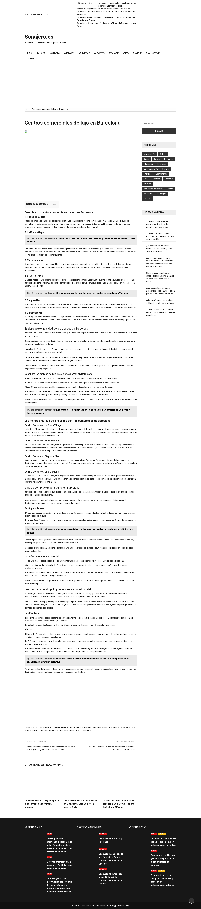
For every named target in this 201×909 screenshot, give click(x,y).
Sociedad (114, 53)
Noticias (41, 53)
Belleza (163, 154)
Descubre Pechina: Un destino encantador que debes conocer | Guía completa (111, 748)
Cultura (137, 53)
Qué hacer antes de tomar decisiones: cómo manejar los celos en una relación (159, 249)
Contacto (32, 58)
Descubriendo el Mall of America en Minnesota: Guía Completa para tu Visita (80, 803)
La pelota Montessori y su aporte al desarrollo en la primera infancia (42, 803)
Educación (99, 53)
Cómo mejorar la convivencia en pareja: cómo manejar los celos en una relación (160, 312)
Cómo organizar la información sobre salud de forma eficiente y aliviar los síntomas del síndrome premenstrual (59, 885)
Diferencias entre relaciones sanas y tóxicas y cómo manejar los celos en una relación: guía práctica (160, 277)
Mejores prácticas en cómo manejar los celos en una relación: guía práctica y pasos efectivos (160, 291)
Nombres (169, 179)
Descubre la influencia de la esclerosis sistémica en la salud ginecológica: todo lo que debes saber (51, 748)
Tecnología (84, 53)
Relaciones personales (154, 189)
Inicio (29, 53)
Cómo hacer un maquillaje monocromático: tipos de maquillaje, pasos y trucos (157, 224)
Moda (146, 179)
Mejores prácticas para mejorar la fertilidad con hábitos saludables (160, 301)
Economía (54, 53)
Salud (126, 53)
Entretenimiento (151, 169)
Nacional (156, 179)
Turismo (147, 198)
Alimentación (149, 154)
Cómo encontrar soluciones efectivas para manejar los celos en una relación (160, 236)
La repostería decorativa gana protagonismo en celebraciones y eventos (163, 841)
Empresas (69, 53)
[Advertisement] (100, 84)
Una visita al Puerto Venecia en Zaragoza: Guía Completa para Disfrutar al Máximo (118, 803)
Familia (165, 169)
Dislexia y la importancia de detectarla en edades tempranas (103, 9)
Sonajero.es (39, 37)
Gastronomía (153, 53)
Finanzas (148, 174)
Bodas (146, 159)
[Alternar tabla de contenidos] (53, 204)
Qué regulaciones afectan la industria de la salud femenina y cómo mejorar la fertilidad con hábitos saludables (159, 262)
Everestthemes (123, 906)
